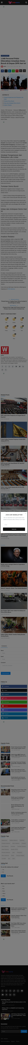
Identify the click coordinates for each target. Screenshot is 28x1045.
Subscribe (14, 529)
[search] (26, 2)
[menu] (2, 2)
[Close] (25, 513)
